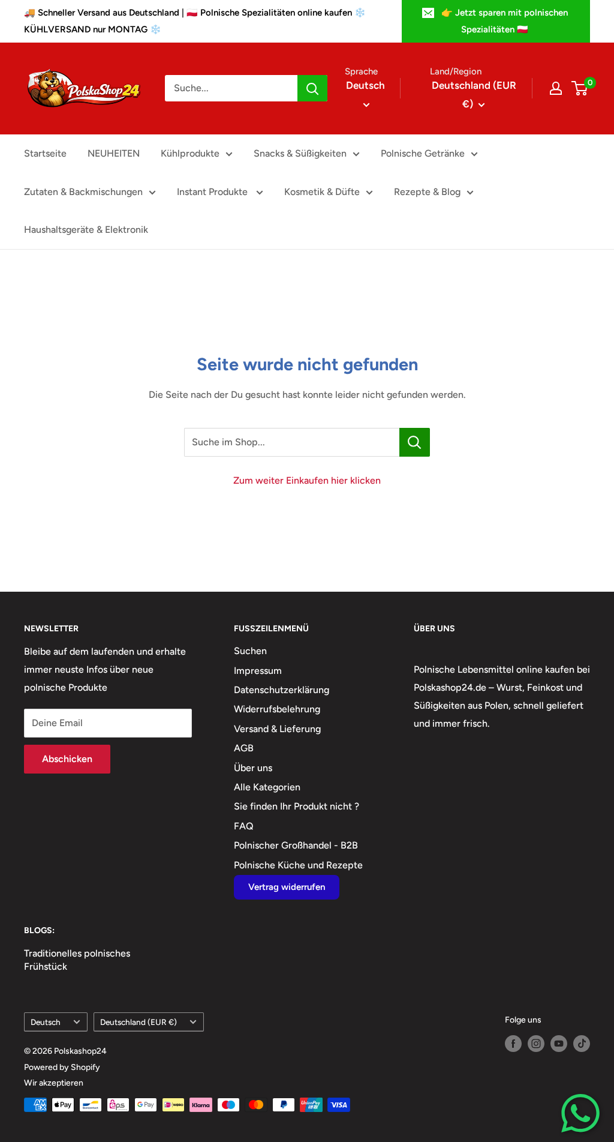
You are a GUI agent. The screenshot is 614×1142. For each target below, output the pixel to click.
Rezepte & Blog (427, 191)
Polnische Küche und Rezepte (298, 865)
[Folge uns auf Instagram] (536, 1043)
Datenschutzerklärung (281, 690)
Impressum (258, 670)
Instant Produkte (213, 191)
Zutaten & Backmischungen (83, 191)
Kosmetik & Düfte (322, 191)
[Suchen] (312, 88)
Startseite (45, 153)
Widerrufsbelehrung (277, 709)
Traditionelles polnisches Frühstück (77, 960)
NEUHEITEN (114, 153)
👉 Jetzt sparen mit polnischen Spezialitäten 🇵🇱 (504, 21)
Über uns (253, 768)
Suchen (250, 651)
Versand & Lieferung (277, 729)
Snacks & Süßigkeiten (300, 153)
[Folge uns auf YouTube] (558, 1043)
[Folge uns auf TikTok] (581, 1043)
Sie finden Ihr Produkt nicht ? (296, 806)
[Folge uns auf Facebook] (513, 1043)
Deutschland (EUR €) (138, 1022)
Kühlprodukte (190, 153)
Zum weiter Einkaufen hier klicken (307, 480)
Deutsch (46, 1022)
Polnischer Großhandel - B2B (296, 845)
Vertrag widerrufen (286, 887)
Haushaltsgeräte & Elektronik (86, 229)
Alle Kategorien (267, 787)
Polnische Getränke (423, 153)
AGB (244, 748)
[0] (580, 88)
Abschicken (67, 759)
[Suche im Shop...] (414, 442)
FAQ (244, 826)
